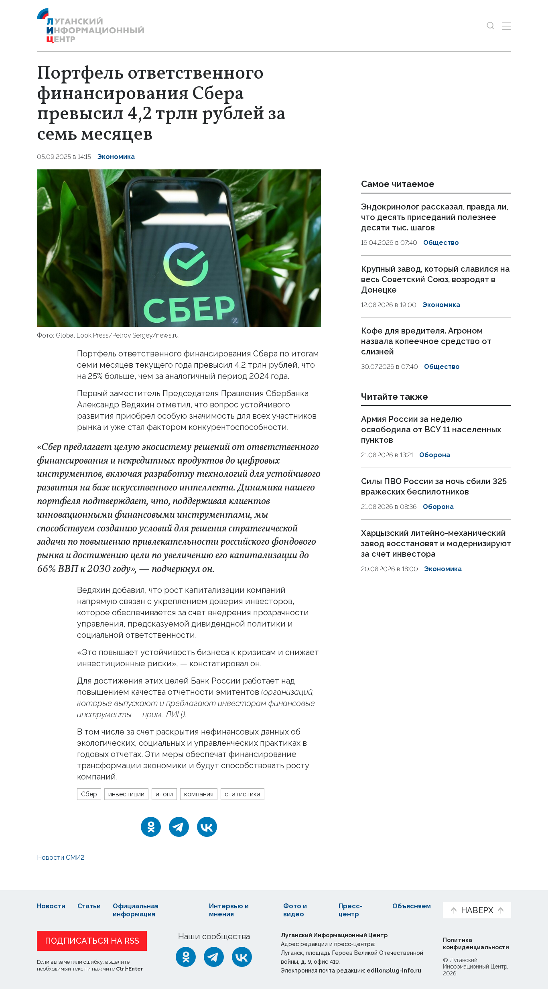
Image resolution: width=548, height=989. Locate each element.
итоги (164, 794)
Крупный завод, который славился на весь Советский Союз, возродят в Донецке (435, 279)
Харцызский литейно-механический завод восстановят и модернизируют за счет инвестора (436, 543)
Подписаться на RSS (92, 941)
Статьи (89, 906)
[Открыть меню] (506, 26)
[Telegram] (179, 827)
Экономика (116, 157)
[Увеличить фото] (179, 247)
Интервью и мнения (229, 910)
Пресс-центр (351, 910)
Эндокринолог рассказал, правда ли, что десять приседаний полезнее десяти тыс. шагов (434, 217)
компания (198, 794)
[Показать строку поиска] (490, 26)
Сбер (89, 794)
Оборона (434, 455)
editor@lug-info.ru (394, 970)
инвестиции (126, 794)
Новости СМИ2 (60, 857)
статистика (242, 794)
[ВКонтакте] (207, 827)
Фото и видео (295, 910)
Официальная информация (135, 910)
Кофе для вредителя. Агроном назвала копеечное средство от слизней (426, 341)
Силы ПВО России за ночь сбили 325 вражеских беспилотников (434, 486)
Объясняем (411, 906)
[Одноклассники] (151, 827)
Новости (51, 906)
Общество (441, 242)
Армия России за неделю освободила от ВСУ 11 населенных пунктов (431, 430)
